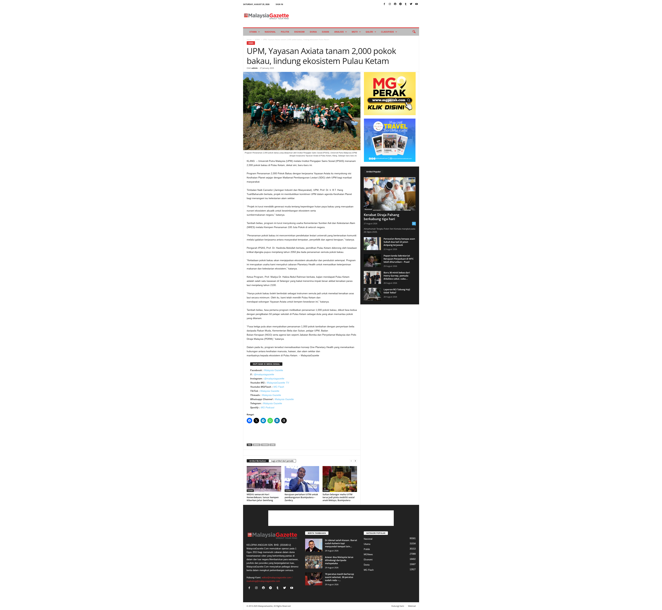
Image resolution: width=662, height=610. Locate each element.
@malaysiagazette (264, 374)
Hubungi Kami (397, 606)
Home (249, 39)
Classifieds (387, 31)
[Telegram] (400, 4)
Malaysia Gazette (273, 370)
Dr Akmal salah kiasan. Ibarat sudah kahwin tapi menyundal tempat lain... (341, 543)
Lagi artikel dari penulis (282, 461)
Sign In (279, 4)
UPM (272, 445)
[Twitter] (411, 4)
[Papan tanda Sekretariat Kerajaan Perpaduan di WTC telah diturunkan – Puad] (372, 260)
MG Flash (278, 386)
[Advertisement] (302, 434)
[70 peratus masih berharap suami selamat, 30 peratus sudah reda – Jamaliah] (313, 578)
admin (255, 68)
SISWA (257, 39)
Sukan (325, 31)
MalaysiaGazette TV (278, 382)
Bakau (256, 445)
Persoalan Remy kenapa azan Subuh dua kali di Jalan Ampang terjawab (399, 241)
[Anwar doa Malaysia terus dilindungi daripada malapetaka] (313, 562)
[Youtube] (416, 4)
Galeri (369, 31)
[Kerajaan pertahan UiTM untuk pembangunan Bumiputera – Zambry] (302, 479)
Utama (253, 31)
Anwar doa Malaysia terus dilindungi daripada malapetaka (339, 560)
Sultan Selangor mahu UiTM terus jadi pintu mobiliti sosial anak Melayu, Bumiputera (339, 497)
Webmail (412, 606)
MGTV (355, 31)
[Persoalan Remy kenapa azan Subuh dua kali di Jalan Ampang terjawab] (372, 243)
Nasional (270, 31)
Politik (285, 31)
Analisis (339, 31)
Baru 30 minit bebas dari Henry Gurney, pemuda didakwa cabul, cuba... (397, 275)
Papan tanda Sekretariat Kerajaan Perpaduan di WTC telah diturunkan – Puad (399, 258)
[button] (414, 32)
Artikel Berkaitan (257, 461)
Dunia (313, 31)
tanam (265, 445)
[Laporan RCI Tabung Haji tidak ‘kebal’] (372, 294)
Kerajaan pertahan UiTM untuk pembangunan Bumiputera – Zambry (301, 497)
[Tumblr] (406, 4)
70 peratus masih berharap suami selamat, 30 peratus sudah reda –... (339, 577)
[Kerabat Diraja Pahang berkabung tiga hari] (390, 194)
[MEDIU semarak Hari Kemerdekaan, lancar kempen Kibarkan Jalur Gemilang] (264, 479)
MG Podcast (267, 407)
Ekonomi (299, 31)
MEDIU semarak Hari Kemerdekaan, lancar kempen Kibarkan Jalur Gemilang (263, 497)
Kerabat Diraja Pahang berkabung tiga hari (381, 217)
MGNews (368, 554)
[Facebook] (384, 4)
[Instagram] (390, 4)
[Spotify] (395, 4)
